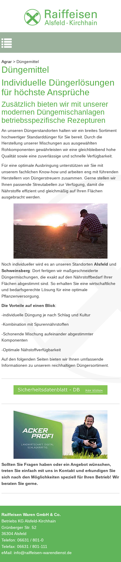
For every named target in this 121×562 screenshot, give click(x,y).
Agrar (6, 61)
